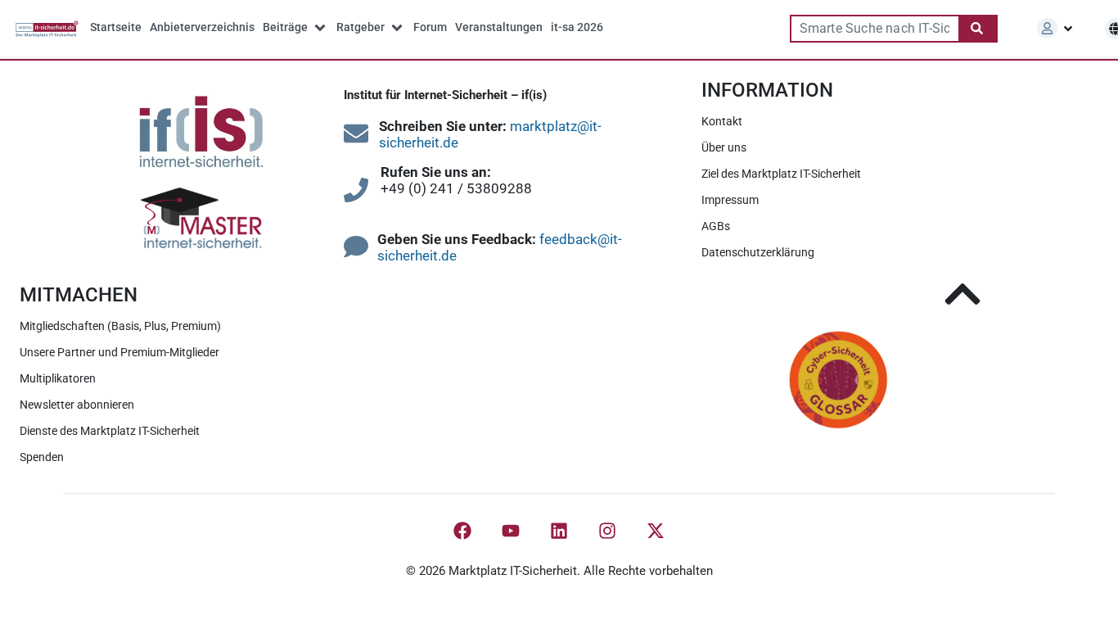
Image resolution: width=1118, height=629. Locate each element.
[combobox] (874, 29)
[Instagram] (607, 531)
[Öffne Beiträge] (320, 27)
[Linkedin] (559, 531)
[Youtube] (511, 531)
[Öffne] (1068, 28)
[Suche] (978, 29)
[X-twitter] (656, 531)
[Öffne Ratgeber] (397, 27)
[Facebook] (462, 531)
